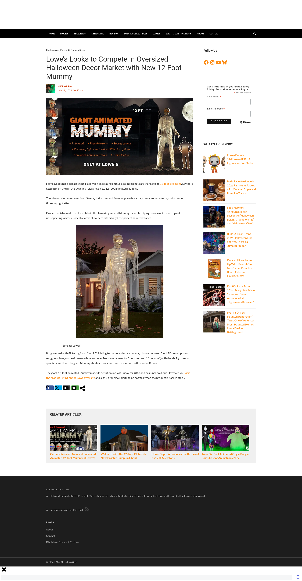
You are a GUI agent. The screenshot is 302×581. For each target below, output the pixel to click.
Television (80, 33)
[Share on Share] (83, 387)
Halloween (52, 50)
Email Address (216, 108)
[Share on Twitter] (58, 387)
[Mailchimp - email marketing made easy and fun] (245, 125)
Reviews (114, 33)
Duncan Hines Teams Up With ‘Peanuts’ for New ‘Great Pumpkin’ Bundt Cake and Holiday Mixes (240, 267)
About (200, 33)
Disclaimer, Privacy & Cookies (62, 542)
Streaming (97, 33)
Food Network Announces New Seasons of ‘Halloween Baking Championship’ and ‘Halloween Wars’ (240, 215)
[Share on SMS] (75, 387)
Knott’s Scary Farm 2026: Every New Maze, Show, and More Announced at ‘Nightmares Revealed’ (241, 294)
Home (52, 33)
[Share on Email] (66, 387)
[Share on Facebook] (50, 387)
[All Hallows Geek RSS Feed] (86, 509)
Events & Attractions (179, 33)
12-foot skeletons (170, 183)
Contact (215, 33)
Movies (64, 33)
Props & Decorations (72, 50)
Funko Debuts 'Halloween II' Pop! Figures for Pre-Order (240, 159)
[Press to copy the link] (297, 577)
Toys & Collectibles (136, 33)
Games (156, 33)
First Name (214, 96)
